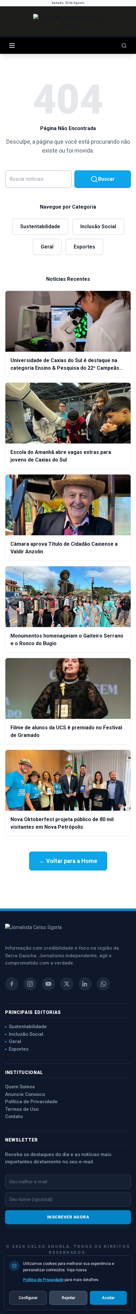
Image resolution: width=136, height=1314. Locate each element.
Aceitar (108, 1298)
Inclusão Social (98, 226)
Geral (47, 247)
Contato (14, 1116)
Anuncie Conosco (25, 1094)
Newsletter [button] (21, 1139)
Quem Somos (20, 1087)
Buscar (106, 179)
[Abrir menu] (12, 46)
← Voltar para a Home (68, 861)
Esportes (84, 247)
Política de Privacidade (31, 1101)
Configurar (28, 1298)
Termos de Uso (22, 1109)
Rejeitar (68, 1298)
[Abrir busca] (124, 46)
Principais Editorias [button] (33, 1012)
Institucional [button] (24, 1072)
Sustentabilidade (40, 226)
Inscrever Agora (68, 1217)
